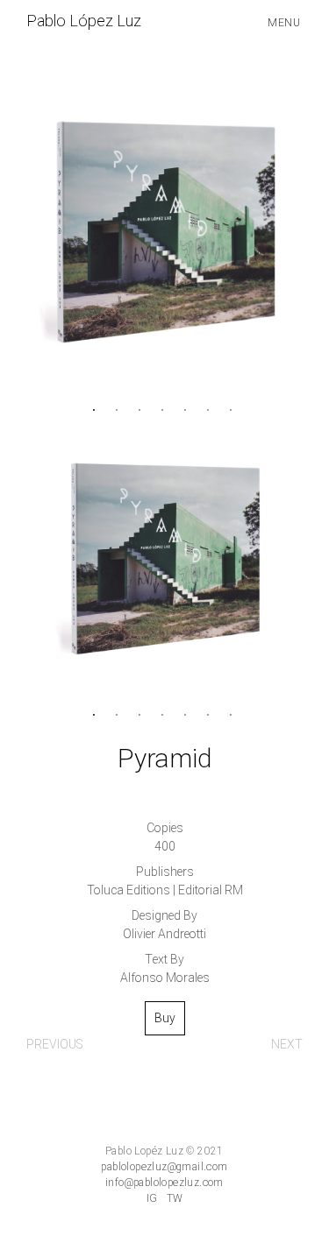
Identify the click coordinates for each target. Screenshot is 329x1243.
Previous (54, 1044)
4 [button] (165, 409)
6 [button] (210, 409)
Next (287, 1044)
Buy (164, 1018)
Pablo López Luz (83, 21)
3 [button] (142, 409)
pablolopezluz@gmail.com (164, 1167)
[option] (164, 231)
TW (175, 1198)
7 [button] (233, 409)
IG (152, 1198)
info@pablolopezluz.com (164, 1182)
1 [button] (96, 409)
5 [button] (188, 409)
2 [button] (119, 409)
